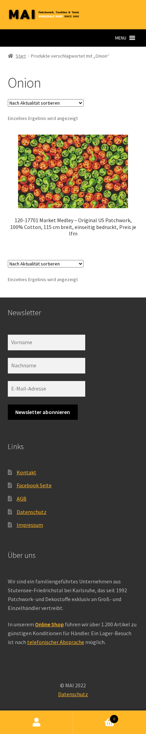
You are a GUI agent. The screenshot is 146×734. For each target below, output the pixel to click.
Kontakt (26, 472)
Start (21, 56)
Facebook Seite (34, 485)
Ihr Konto (36, 722)
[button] (120, 37)
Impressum (30, 524)
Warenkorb (94, 716)
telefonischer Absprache (55, 642)
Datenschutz (32, 511)
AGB (21, 498)
